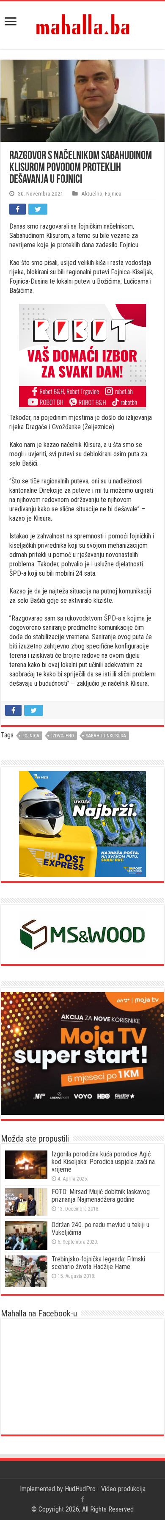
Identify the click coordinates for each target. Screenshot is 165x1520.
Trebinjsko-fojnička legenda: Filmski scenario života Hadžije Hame (98, 1263)
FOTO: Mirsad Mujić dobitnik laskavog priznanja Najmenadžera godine (101, 1195)
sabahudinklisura (106, 736)
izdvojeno (62, 736)
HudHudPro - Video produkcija (105, 1489)
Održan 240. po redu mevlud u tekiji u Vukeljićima (100, 1228)
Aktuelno (91, 193)
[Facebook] (82, 1499)
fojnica (30, 736)
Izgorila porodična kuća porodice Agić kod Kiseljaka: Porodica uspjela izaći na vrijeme (103, 1161)
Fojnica (113, 193)
